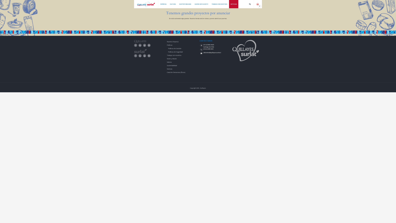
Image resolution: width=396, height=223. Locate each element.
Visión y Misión (172, 59)
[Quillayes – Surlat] (146, 4)
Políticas (169, 45)
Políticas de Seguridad (175, 52)
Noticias (169, 69)
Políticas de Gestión (174, 48)
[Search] (250, 4)
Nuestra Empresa (173, 42)
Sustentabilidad (172, 65)
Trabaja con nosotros (174, 55)
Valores (169, 62)
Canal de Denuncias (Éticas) (176, 72)
